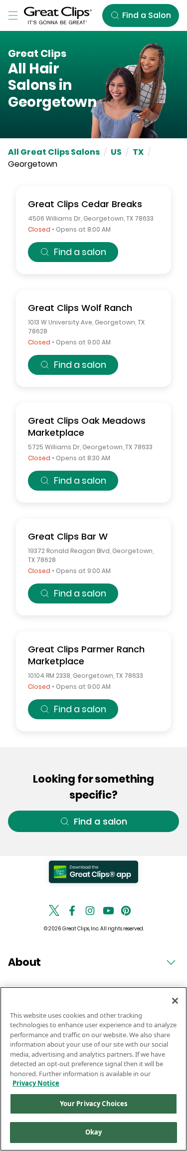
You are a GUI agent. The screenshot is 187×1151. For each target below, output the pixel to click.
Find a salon (80, 252)
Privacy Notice (35, 1083)
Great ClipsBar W (68, 536)
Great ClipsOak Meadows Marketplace (87, 426)
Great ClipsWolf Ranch (80, 307)
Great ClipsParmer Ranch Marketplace (86, 655)
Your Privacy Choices (94, 1103)
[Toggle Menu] (13, 15)
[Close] (175, 1001)
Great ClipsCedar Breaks (85, 204)
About (24, 962)
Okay (93, 1132)
